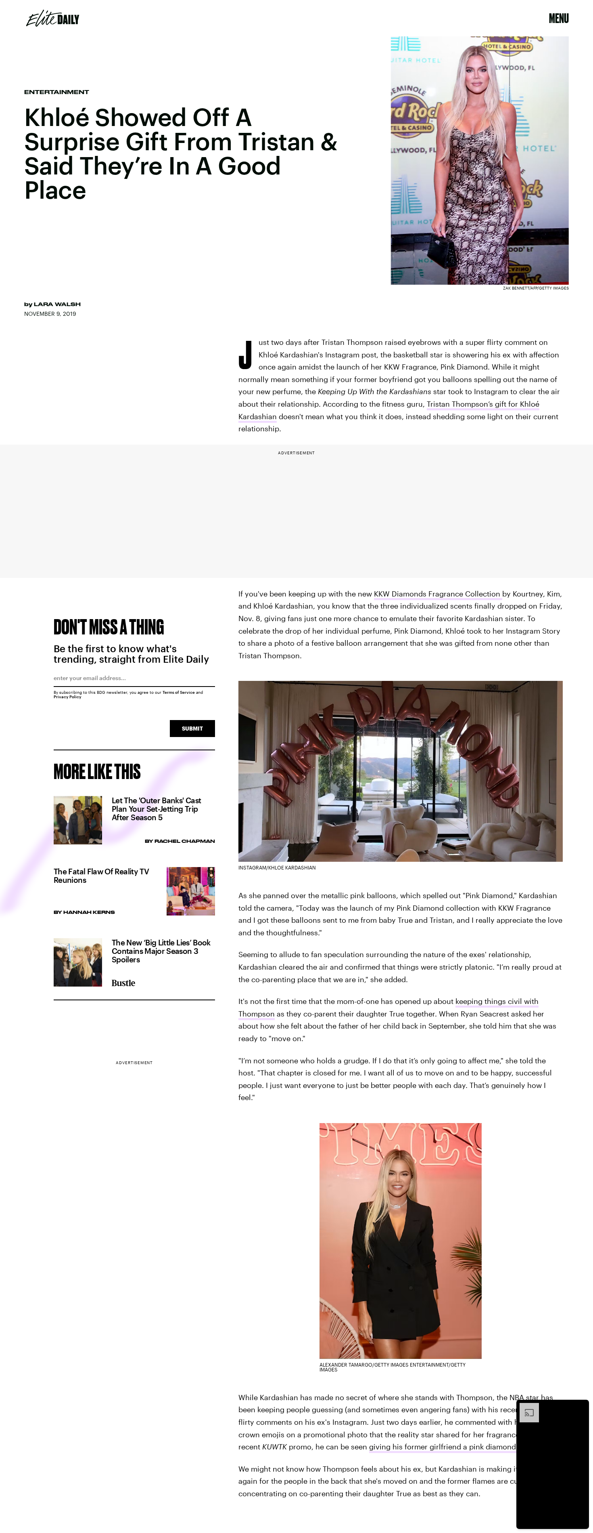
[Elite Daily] (52, 18)
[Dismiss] (580, 1407)
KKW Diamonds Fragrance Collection (438, 593)
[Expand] (525, 1407)
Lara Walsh (57, 304)
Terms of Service (179, 692)
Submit (192, 728)
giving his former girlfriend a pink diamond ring (450, 1446)
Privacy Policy (67, 696)
